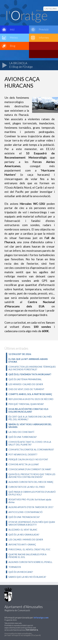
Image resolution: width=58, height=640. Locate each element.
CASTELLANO (50, 9)
